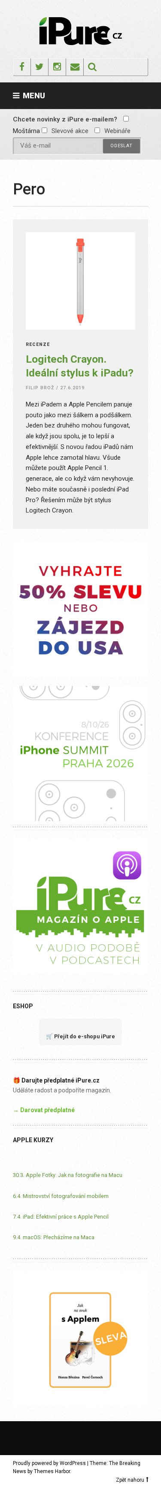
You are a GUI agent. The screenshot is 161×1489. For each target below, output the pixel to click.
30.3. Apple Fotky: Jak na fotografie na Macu (67, 1175)
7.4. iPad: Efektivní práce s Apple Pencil (61, 1216)
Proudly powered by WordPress (49, 1463)
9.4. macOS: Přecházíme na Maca (53, 1237)
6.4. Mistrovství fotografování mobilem (61, 1196)
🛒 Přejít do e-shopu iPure (80, 1036)
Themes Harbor (52, 1471)
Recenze (38, 345)
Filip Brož (40, 388)
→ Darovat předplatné (44, 1110)
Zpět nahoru (130, 1480)
